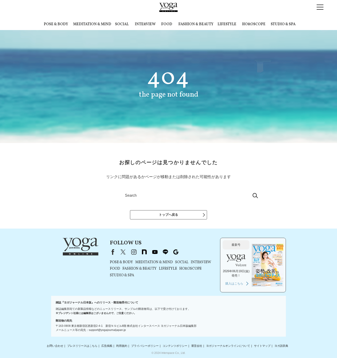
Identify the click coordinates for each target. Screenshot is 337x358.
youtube (155, 252)
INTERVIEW (145, 24)
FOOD (166, 24)
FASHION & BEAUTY (195, 24)
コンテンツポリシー (175, 345)
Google (176, 252)
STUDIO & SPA (283, 24)
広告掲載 (106, 345)
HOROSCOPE (253, 24)
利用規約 (121, 345)
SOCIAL (122, 24)
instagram (134, 252)
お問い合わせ (55, 345)
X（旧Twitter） (123, 252)
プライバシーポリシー (145, 345)
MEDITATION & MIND (92, 24)
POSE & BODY (56, 24)
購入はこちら (234, 283)
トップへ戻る (168, 214)
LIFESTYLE (227, 24)
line (165, 252)
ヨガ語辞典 (281, 345)
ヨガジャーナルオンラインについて (228, 345)
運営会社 (196, 345)
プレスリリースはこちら (82, 345)
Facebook (112, 252)
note (144, 252)
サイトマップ (262, 345)
